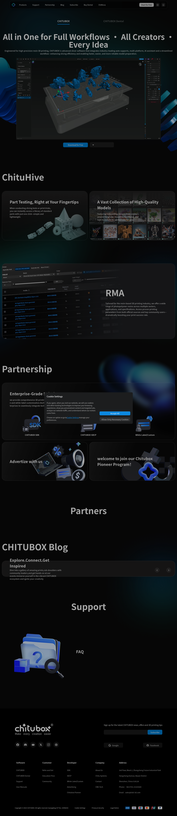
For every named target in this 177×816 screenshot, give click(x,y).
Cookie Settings (73, 417)
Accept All (114, 413)
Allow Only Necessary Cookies (115, 419)
